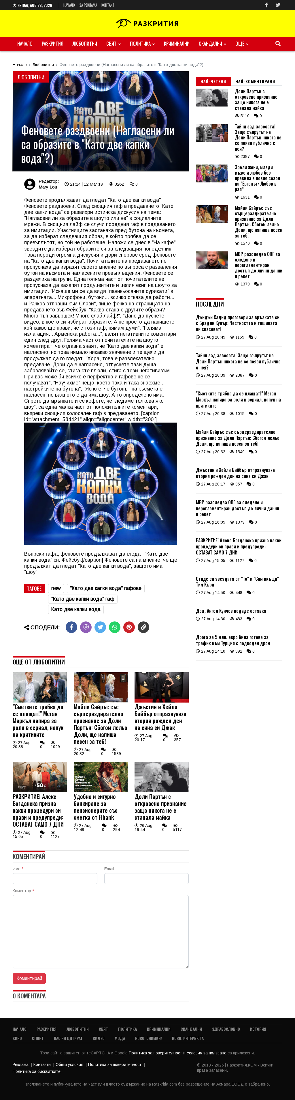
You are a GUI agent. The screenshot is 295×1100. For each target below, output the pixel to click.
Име (18, 869)
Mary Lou (48, 187)
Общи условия (69, 1064)
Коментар (23, 891)
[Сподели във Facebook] (71, 627)
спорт (38, 1038)
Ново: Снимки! (148, 1038)
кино (17, 1038)
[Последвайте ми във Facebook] (266, 5)
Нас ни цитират (68, 1038)
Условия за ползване (207, 1053)
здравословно (226, 1029)
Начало (69, 5)
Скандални (210, 43)
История (258, 1029)
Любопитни (85, 43)
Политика (140, 43)
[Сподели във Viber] (86, 627)
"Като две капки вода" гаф (82, 599)
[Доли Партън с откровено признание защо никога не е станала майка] (162, 791)
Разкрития (52, 43)
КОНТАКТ (107, 5)
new (56, 588)
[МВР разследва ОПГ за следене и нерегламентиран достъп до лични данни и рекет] (212, 268)
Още (239, 43)
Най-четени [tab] (213, 81)
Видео (99, 1038)
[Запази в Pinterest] (129, 627)
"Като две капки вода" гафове (105, 588)
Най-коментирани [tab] (255, 81)
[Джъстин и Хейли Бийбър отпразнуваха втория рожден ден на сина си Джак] (162, 701)
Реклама (21, 1064)
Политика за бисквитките (36, 1071)
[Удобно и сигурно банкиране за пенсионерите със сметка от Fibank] (101, 791)
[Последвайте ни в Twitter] (278, 5)
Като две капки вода (76, 609)
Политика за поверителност (156, 1053)
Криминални (177, 43)
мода (120, 1038)
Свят (111, 43)
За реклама (88, 5)
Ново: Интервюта (188, 1038)
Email (109, 869)
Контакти (42, 1064)
